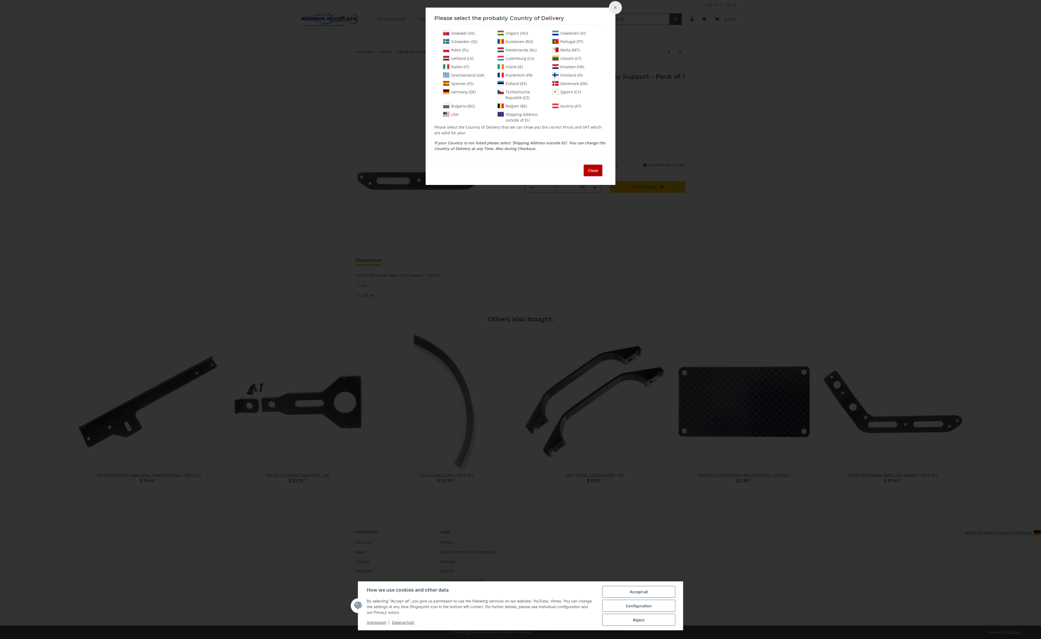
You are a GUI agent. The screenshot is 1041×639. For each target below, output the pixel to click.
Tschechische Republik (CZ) (518, 94)
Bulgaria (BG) (463, 106)
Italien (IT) (460, 66)
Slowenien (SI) (573, 33)
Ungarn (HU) (517, 33)
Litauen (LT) (570, 58)
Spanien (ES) (462, 83)
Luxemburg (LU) (520, 58)
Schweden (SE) (464, 41)
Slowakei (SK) (463, 33)
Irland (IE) (514, 66)
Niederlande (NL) (521, 50)
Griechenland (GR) (467, 75)
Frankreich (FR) (519, 75)
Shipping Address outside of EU (522, 117)
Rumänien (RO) (519, 41)
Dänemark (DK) (573, 83)
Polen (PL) (459, 50)
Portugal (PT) (571, 41)
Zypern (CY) (570, 91)
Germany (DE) (463, 91)
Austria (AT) (570, 106)
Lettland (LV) (462, 58)
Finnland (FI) (571, 75)
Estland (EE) (516, 83)
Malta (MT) (570, 50)
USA (454, 114)
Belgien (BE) (516, 106)
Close (593, 170)
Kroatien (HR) (572, 66)
